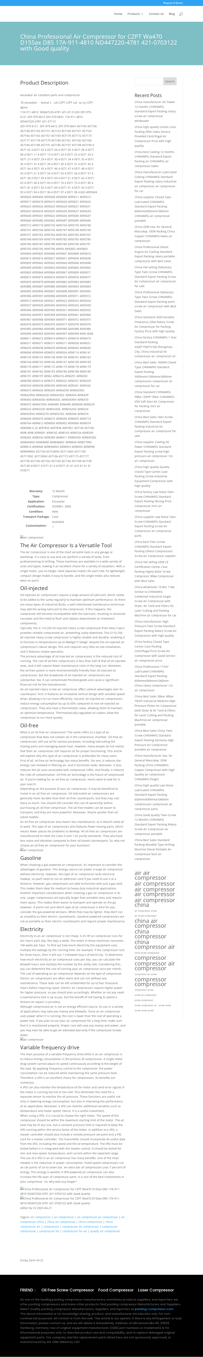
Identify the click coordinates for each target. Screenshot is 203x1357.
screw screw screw (144, 1010)
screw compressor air (146, 1005)
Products (133, 14)
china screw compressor (147, 952)
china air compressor (61, 1222)
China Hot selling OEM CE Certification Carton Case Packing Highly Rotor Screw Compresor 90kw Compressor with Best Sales (154, 571)
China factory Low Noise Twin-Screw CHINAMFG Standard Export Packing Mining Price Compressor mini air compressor (155, 501)
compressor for (49, 1231)
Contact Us (156, 14)
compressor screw (144, 989)
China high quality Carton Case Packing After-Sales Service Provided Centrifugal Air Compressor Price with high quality (155, 136)
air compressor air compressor (97, 1217)
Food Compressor (116, 1291)
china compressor (90, 1222)
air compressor (64, 1217)
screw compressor (144, 1000)
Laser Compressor (156, 1291)
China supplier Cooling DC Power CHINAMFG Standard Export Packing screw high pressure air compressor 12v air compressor (154, 451)
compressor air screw (146, 974)
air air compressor (38, 1217)
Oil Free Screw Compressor (67, 1291)
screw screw (165, 1005)
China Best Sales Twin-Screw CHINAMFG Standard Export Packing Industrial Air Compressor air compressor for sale (155, 426)
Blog (172, 14)
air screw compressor (146, 915)
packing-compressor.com (154, 1309)
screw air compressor (146, 995)
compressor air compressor (80, 1226)
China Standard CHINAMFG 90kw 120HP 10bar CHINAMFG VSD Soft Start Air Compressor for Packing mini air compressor (154, 401)
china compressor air (155, 944)
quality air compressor (105, 1231)
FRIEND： (28, 1291)
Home (118, 14)
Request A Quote (173, 3)
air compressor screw (146, 910)
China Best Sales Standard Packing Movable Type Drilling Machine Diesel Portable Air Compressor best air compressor (154, 849)
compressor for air (74, 1231)
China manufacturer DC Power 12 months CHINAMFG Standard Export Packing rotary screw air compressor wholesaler (155, 111)
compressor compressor (151, 981)
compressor (51, 1226)
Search (169, 81)
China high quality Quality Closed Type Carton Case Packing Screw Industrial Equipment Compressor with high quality (154, 476)
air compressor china (155, 902)
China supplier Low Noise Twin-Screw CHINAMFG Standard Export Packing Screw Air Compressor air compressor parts (156, 526)
